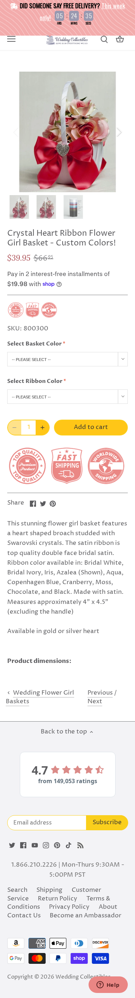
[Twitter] (12, 845)
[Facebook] (23, 845)
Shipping (49, 890)
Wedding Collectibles (83, 977)
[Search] (104, 39)
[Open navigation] (11, 39)
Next (94, 701)
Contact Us (24, 915)
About (108, 907)
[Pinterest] (57, 845)
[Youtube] (35, 845)
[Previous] (16, 132)
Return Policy (57, 898)
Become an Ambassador (85, 915)
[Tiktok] (69, 845)
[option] (67, 132)
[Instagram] (46, 845)
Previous (100, 692)
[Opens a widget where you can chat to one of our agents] (108, 985)
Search (17, 890)
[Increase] (42, 427)
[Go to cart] (120, 39)
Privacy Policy (69, 907)
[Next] (119, 132)
